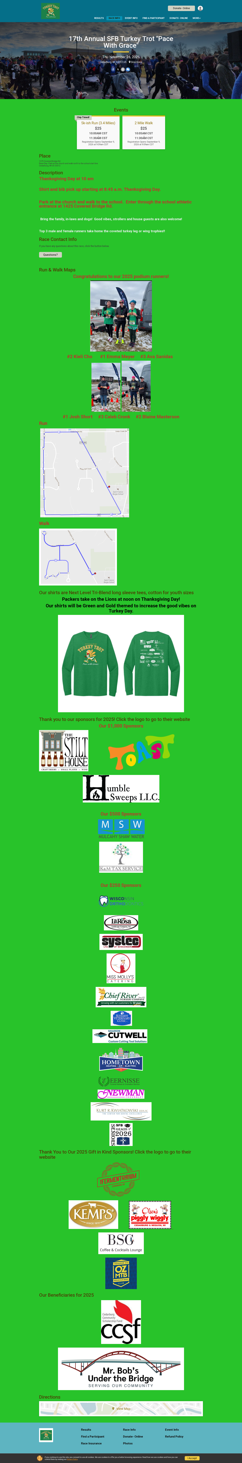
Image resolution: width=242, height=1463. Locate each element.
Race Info (114, 18)
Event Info (131, 18)
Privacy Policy (72, 1459)
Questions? (50, 254)
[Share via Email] (123, 69)
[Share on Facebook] (113, 69)
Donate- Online (181, 8)
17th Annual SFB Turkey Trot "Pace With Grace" (121, 42)
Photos (128, 1443)
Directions (136, 62)
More (196, 18)
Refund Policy (174, 1436)
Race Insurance (91, 1443)
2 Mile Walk (144, 123)
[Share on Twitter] (118, 69)
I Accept (192, 1458)
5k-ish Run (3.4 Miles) (98, 123)
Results (99, 18)
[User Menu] (200, 8)
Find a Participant (154, 18)
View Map (123, 1409)
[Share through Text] (128, 69)
